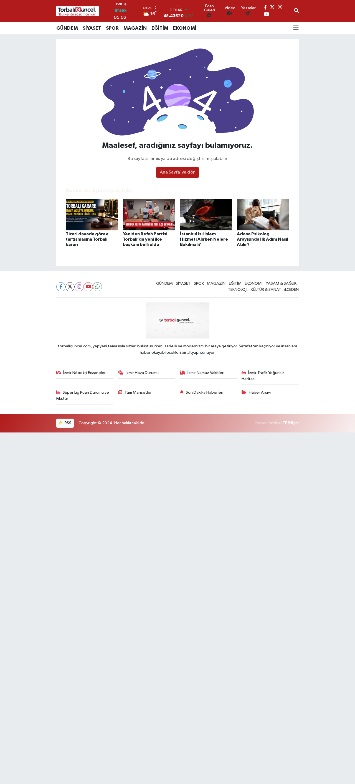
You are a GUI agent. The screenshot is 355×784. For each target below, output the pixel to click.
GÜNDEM (67, 28)
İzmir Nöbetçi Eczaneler (84, 373)
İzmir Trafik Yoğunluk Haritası (263, 376)
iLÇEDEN (291, 289)
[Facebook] (60, 286)
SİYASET (92, 28)
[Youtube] (88, 286)
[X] (70, 286)
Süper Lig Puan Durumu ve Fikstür (82, 395)
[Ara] (296, 11)
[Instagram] (79, 286)
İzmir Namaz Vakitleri (205, 373)
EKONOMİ (184, 28)
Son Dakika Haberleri (204, 392)
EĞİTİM (159, 28)
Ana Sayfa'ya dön (178, 172)
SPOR (112, 28)
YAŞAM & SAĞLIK (281, 283)
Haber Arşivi (260, 392)
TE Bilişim (291, 423)
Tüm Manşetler (138, 392)
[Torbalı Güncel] (77, 11)
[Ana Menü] (296, 28)
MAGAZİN (135, 28)
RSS (67, 423)
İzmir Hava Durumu (142, 373)
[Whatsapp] (97, 286)
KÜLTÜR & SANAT (266, 289)
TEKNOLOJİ (237, 289)
